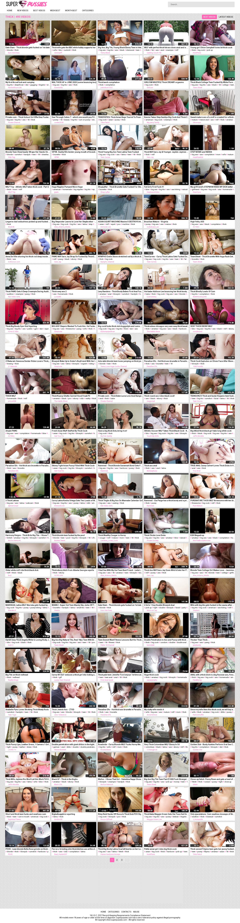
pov (96, 224)
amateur (229, 120)
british (9, 538)
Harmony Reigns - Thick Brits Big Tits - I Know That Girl (28, 535)
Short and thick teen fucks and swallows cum (26, 814)
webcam (29, 503)
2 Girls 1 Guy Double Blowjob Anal (159, 605)
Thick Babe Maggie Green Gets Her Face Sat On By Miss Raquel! (166, 814)
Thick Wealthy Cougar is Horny (112, 535)
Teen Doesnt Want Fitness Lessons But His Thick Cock (120, 640)
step (90, 224)
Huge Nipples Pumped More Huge (67, 187)
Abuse (136, 912)
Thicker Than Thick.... (200, 640)
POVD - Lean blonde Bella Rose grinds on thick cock (28, 849)
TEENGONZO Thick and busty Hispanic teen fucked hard (212, 396)
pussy (55, 120)
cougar (102, 538)
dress (29, 747)
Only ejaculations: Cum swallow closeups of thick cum (212, 814)
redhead (16, 677)
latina (123, 154)
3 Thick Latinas (12, 500)
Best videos (39, 10)
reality (88, 398)
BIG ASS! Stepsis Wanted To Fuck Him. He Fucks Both (74, 326)
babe (142, 294)
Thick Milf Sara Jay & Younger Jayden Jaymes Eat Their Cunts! (166, 152)
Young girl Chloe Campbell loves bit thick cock (211, 47)
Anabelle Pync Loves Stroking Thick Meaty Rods (27, 709)
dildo (223, 712)
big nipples (78, 189)
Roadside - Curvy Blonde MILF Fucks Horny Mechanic (120, 744)
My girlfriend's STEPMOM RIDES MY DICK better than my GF (212, 187)
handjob (27, 154)
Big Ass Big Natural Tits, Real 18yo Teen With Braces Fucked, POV (74, 640)
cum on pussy (84, 120)
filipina (206, 852)
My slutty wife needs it (154, 709)
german (56, 747)
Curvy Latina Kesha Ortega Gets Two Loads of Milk (74, 500)
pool (68, 538)
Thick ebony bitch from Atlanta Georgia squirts (73, 570)
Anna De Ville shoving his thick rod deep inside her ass (28, 256)
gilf (60, 677)
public (29, 329)
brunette (56, 154)
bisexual (209, 817)
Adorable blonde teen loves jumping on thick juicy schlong (120, 361)
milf (176, 50)
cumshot (18, 154)
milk (88, 503)
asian (111, 120)
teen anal (108, 677)
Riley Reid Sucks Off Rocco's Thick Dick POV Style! (120, 814)
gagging (33, 85)
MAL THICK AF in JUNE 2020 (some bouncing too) (74, 82)
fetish (194, 782)
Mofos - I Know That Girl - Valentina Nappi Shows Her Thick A (120, 779)
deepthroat (19, 85)
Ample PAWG (11, 431)
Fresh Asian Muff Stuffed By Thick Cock (69, 431)
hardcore (182, 329)
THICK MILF (11, 396)
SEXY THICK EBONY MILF (201, 326)
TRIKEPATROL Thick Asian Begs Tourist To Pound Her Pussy (120, 117)
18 (142, 50)
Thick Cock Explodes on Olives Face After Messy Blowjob (212, 361)
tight (155, 608)
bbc (60, 50)
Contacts (126, 912)
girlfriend (195, 189)
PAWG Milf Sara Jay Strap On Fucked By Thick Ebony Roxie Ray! (74, 256)
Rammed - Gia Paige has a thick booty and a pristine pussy (166, 500)
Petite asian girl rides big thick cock (160, 849)
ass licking (176, 189)
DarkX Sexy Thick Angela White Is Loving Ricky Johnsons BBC (28, 640)
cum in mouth (23, 817)
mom (218, 154)
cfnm (94, 538)
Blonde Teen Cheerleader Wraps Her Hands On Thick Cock (28, 152)
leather (22, 747)
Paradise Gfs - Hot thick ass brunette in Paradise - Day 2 (120, 709)
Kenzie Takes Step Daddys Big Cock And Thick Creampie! (166, 117)
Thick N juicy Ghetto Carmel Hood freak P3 (71, 396)
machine (125, 224)
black (122, 50)
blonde (10, 50)
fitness (111, 642)
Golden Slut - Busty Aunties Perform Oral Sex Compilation (212, 744)
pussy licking (35, 608)
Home (9, 10)
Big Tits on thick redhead (17, 675)
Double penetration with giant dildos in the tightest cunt (74, 744)
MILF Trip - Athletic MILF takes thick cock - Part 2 (27, 187)
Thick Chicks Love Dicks (155, 535)
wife (55, 50)
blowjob (116, 294)
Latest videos (226, 17)
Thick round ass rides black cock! (159, 396)
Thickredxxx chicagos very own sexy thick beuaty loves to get (166, 326)
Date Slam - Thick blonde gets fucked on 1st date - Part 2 (120, 605)
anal (162, 50)
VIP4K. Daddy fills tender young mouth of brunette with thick (74, 152)
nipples (95, 189)
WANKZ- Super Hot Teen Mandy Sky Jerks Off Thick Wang (74, 605)
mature (195, 120)
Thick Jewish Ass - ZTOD (63, 709)
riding (91, 364)
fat (153, 50)
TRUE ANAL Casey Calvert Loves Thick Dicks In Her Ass (212, 465)
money (176, 782)
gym (36, 329)
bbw (147, 189)
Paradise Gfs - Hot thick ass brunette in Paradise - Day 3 (166, 361)
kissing (10, 364)
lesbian (176, 817)
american (149, 120)
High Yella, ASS (197, 222)
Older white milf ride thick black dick (22, 570)
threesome (70, 329)
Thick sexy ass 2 (59, 291)
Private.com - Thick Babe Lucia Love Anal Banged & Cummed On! (120, 396)
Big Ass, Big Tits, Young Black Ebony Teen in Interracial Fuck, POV (120, 47)
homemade (67, 189)
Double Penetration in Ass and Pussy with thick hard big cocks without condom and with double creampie (166, 640)
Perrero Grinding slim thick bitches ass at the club (74, 849)
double (162, 608)
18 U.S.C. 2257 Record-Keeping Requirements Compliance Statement (120, 915)
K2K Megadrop (197, 535)
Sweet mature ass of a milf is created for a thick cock (212, 117)
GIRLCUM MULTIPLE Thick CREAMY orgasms (164, 82)
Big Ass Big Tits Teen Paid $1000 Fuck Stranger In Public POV (166, 779)
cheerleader (46, 154)
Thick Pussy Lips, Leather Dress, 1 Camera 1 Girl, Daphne (28, 744)
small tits (80, 608)
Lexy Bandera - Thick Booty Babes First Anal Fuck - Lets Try (120, 291)
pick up (210, 50)
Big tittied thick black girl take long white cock (210, 431)
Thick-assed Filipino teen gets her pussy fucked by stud (212, 849)
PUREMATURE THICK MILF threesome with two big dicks (212, 500)
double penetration (88, 747)
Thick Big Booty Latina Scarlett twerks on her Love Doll (120, 849)
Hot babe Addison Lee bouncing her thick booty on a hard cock (166, 291)
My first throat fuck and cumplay (20, 82)
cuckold (67, 50)
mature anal (204, 120)
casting (115, 503)
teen (137, 50)
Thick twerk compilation (109, 82)
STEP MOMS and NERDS (201, 152)
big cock (201, 50)
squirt (113, 224)
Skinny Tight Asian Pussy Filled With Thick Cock (73, 465)
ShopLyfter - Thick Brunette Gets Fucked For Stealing (120, 187)
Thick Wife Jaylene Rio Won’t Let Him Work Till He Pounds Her (28, 779)
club (82, 398)
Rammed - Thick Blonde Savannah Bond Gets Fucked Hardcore (120, 465)
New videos (22, 10)
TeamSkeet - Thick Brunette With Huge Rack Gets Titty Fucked (212, 256)
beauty (66, 120)
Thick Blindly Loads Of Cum (202, 291)
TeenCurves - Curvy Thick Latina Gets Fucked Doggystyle (166, 256)
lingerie (42, 85)
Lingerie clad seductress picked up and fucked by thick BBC (28, 222)
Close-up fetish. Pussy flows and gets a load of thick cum (212, 779)
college (225, 85)
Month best (71, 10)
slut (26, 85)
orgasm (84, 364)
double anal (181, 642)
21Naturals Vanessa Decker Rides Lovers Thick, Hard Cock (28, 361)
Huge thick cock (151, 675)
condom (164, 642)
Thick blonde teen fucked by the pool (68, 535)
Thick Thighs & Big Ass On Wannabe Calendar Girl (120, 500)
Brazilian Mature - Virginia (156, 222)
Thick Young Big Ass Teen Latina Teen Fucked (118, 152)
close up (227, 782)
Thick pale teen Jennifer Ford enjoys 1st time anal (120, 675)
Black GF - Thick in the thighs (65, 779)
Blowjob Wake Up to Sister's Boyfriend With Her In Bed (74, 361)
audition (10, 294)
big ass (103, 50)
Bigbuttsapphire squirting (63, 814)
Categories (88, 10)
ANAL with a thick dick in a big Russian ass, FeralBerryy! (212, 675)
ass (116, 50)
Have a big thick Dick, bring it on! (112, 431)
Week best (55, 10)
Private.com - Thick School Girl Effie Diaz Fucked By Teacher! (28, 117)
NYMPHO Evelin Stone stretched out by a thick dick (120, 256)
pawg (60, 259)
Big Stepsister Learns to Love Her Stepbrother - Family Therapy (74, 222)
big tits (110, 50)
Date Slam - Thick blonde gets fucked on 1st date (28, 47)
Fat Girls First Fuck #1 (154, 187)
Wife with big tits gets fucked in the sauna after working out (212, 605)
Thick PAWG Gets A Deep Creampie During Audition (28, 291)
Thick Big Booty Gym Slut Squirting (21, 326)
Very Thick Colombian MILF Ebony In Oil (162, 744)
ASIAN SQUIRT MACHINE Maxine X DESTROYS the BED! (120, 222)
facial (216, 398)
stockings (96, 120)
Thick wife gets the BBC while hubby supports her (74, 47)
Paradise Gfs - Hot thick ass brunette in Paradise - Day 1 (28, 465)
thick (17, 50)
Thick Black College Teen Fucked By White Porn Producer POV (212, 82)
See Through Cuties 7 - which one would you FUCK (74, 117)
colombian (150, 747)
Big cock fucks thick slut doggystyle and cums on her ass (120, 326)
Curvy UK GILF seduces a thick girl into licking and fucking (74, 675)
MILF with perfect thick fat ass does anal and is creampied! (166, 47)
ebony (73, 259)
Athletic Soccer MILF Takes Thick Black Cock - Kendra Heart (166, 431)
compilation (110, 85)
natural (185, 189)
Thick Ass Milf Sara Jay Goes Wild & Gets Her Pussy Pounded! (166, 570)
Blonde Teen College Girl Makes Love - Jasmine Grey (212, 570)
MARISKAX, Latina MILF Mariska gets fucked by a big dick (28, 605)
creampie (169, 50)
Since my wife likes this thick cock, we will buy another (212, 709)
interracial (130, 50)
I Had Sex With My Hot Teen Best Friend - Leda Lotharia (120, 570)
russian (207, 782)
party (184, 608)
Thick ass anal (150, 465)
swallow (195, 817)
